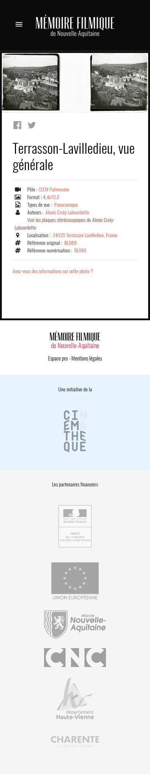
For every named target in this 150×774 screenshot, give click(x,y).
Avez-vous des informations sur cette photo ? (53, 271)
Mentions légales (86, 358)
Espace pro (58, 358)
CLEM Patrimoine (54, 189)
